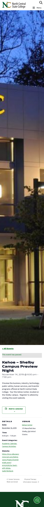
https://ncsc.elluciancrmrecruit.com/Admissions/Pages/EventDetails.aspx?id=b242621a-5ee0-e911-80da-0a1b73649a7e (10, 462)
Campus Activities (9, 446)
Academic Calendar (9, 444)
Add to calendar (16, 409)
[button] (37, 500)
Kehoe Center (27, 425)
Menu (38, 8)
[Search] (41, 2)
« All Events (8, 348)
